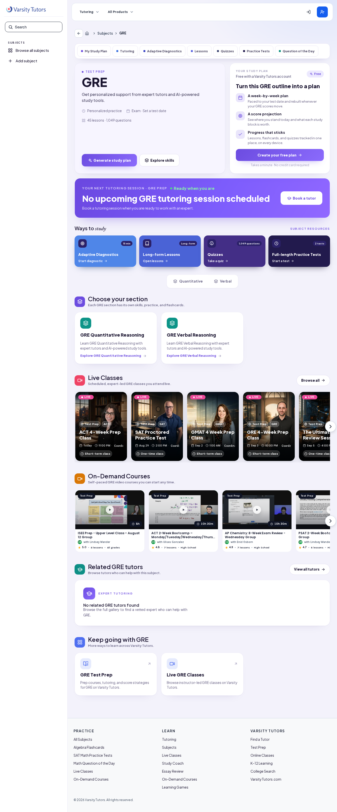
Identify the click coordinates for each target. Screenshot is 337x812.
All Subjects (83, 739)
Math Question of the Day (94, 763)
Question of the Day (299, 51)
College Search (263, 771)
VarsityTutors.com (266, 779)
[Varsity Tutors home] (26, 9)
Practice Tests (258, 51)
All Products (118, 12)
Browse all (310, 380)
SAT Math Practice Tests (93, 755)
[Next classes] (330, 426)
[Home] (88, 33)
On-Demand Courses (91, 779)
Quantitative (191, 281)
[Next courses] (330, 521)
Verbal (226, 281)
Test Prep (258, 747)
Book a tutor (304, 198)
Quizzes (227, 51)
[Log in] (308, 11)
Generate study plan (112, 160)
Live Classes (83, 771)
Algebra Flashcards (89, 747)
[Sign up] (322, 11)
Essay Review (172, 771)
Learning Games (175, 787)
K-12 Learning (262, 763)
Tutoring (86, 12)
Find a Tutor (260, 739)
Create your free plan (276, 155)
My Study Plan (96, 51)
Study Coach (173, 763)
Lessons (201, 51)
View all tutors (307, 569)
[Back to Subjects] (78, 33)
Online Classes (262, 755)
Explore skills (162, 160)
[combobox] (37, 26)
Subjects (105, 33)
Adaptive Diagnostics (164, 51)
